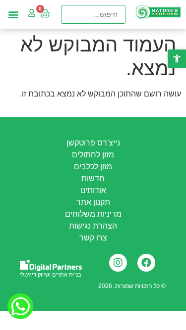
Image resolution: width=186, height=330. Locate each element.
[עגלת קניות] (45, 13)
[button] (13, 14)
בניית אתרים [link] (66, 275)
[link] (177, 58)
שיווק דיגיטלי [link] (34, 275)
